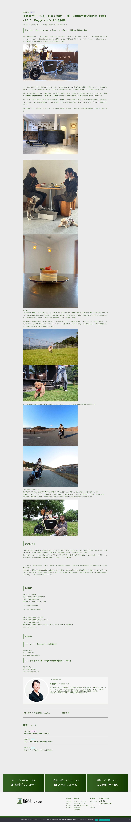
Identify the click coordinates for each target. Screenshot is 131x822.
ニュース (92, 803)
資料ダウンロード (104, 798)
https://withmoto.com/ (32, 605)
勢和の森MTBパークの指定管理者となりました (37, 713)
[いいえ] (129, 819)
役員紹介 (68, 805)
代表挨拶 (68, 801)
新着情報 (92, 798)
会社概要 (68, 803)
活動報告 (92, 807)
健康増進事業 (77, 807)
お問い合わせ (103, 801)
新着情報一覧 (65, 713)
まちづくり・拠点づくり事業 (81, 805)
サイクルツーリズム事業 (80, 801)
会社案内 (68, 798)
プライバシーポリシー (105, 803)
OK (96, 819)
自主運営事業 (77, 809)
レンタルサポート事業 (79, 803)
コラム (92, 805)
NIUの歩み (68, 807)
